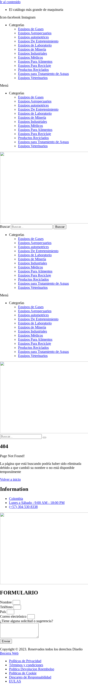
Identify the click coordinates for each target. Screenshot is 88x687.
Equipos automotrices (33, 37)
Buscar (5, 226)
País (3, 612)
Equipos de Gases (31, 29)
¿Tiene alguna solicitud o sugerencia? (26, 621)
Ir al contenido (10, 2)
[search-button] (44, 437)
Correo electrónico (13, 616)
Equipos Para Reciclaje (34, 66)
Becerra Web (9, 653)
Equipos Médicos (30, 57)
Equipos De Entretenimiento (38, 41)
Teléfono (7, 607)
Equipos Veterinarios (33, 78)
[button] (44, 86)
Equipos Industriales (32, 53)
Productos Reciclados (33, 70)
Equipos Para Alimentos (35, 61)
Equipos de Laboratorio (35, 45)
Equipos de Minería (32, 49)
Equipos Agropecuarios (34, 33)
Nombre (6, 602)
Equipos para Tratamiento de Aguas (43, 74)
